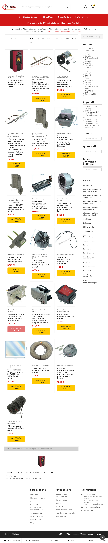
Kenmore (89, 52)
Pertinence (71, 38)
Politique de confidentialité (36, 509)
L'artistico (89, 50)
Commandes (61, 500)
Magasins (34, 523)
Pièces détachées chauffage (90, 196)
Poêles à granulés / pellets (91, 113)
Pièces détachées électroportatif (90, 214)
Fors (87, 54)
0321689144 (88, 510)
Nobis (88, 62)
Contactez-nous (37, 516)
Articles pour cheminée (88, 276)
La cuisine (87, 249)
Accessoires (88, 231)
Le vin (85, 245)
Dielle (88, 56)
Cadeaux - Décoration (88, 236)
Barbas (88, 64)
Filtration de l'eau (91, 227)
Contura (89, 84)
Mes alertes (61, 516)
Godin (89, 92)
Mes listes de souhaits (65, 513)
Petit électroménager (90, 282)
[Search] (68, 7)
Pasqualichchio (91, 86)
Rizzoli (88, 75)
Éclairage (87, 223)
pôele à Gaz (91, 120)
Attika (88, 88)
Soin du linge (89, 271)
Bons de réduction (64, 510)
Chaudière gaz (92, 123)
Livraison (34, 495)
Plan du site (35, 520)
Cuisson (89, 127)
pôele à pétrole (92, 125)
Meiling (88, 71)
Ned (87, 77)
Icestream (89, 66)
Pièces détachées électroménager (90, 190)
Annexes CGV (36, 513)
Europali (89, 48)
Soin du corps (89, 267)
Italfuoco (89, 81)
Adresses (60, 506)
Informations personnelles (61, 496)
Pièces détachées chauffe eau (90, 202)
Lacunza (89, 83)
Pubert (88, 60)
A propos (34, 504)
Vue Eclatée (11, 476)
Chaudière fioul (92, 121)
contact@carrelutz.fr (92, 507)
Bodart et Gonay (92, 58)
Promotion (87, 185)
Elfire (87, 69)
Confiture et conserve (88, 258)
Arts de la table (89, 241)
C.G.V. (32, 501)
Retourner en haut (46, 449)
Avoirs (58, 503)
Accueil (87, 180)
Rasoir (88, 110)
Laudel (88, 79)
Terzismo (89, 90)
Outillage (87, 219)
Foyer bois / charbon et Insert (91, 107)
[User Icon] (87, 6)
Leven (88, 73)
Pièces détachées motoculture (90, 208)
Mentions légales (37, 498)
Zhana (88, 67)
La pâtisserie (88, 253)
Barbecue (87, 263)
